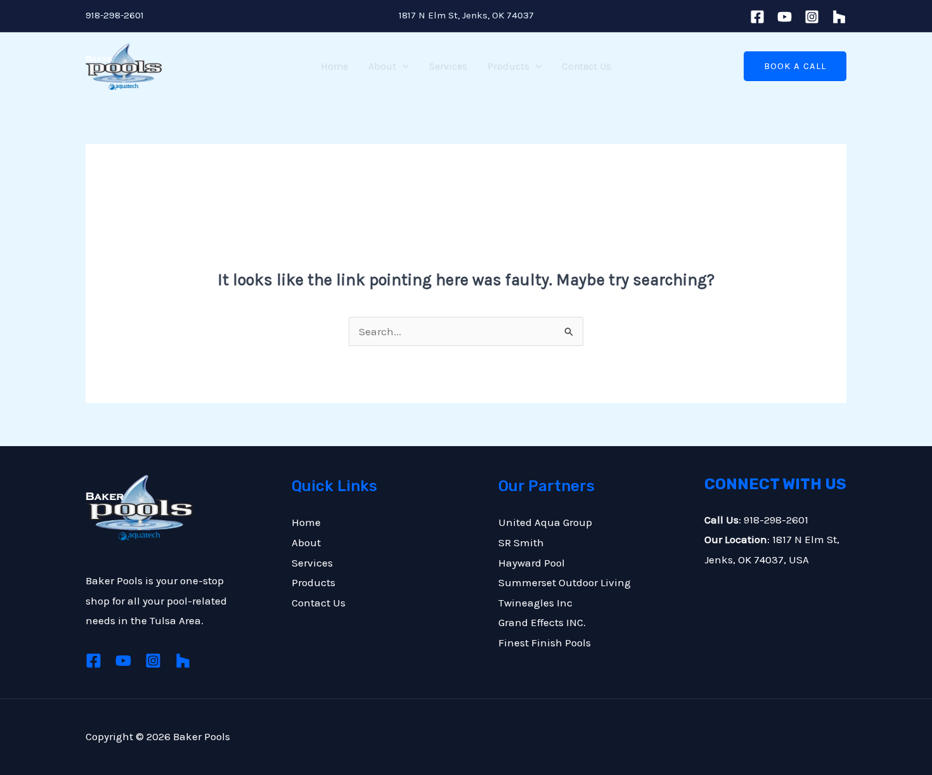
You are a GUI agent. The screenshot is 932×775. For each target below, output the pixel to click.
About (382, 66)
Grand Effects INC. (542, 622)
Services (448, 66)
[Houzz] (183, 661)
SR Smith (521, 542)
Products (508, 66)
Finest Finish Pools (544, 642)
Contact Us (586, 66)
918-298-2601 (115, 15)
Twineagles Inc (535, 602)
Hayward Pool (531, 562)
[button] (402, 66)
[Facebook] (757, 17)
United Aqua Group (545, 522)
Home (334, 66)
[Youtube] (784, 17)
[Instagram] (812, 17)
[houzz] (839, 17)
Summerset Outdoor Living (564, 582)
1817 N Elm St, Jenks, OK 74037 (466, 15)
